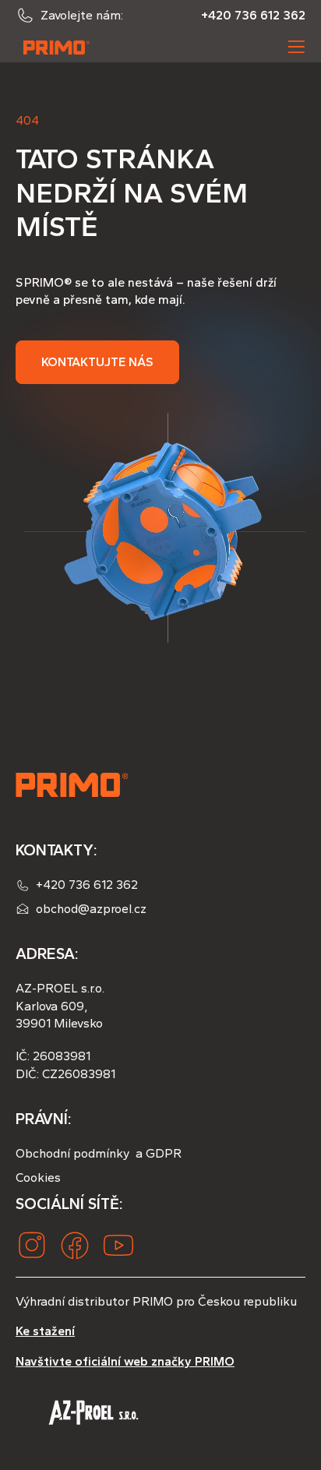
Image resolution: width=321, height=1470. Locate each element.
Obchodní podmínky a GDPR (99, 1153)
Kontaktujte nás (97, 361)
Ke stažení (45, 1331)
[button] (296, 46)
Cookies (38, 1177)
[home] (53, 46)
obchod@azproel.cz (91, 908)
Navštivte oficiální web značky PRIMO (125, 1361)
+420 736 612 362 (253, 15)
